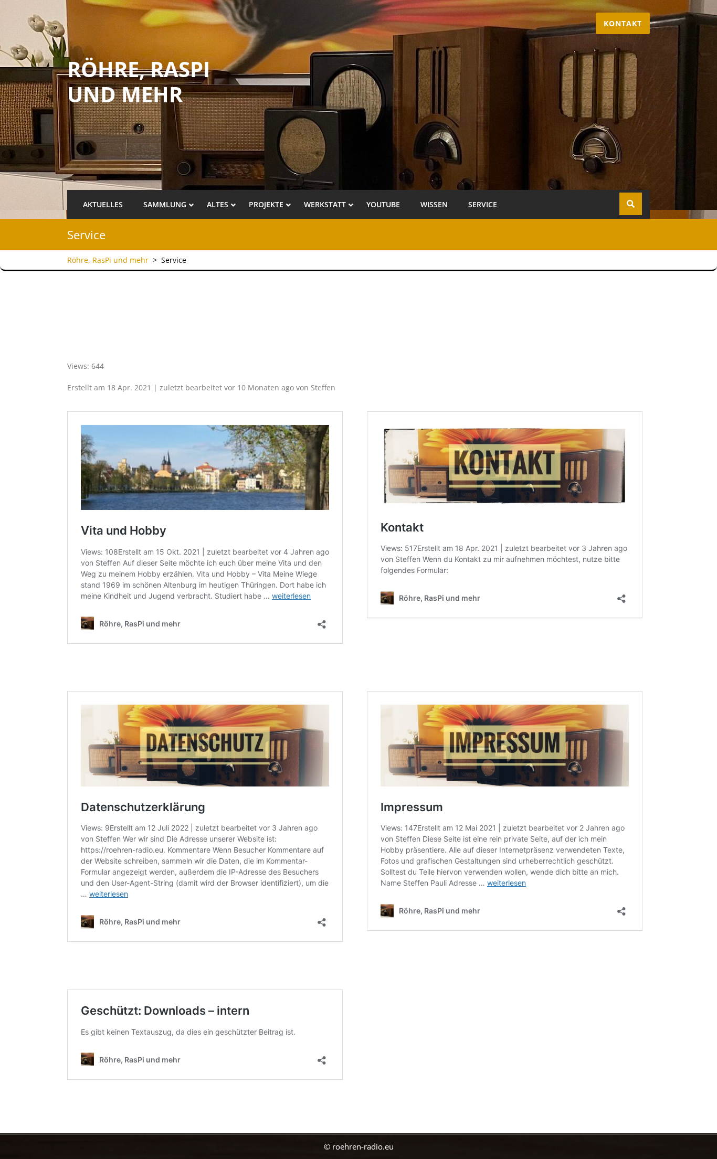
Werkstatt (325, 204)
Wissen (434, 204)
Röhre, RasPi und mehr (138, 82)
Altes (217, 204)
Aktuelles (103, 204)
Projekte (266, 204)
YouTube (383, 204)
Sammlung (164, 204)
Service (482, 204)
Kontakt (623, 23)
